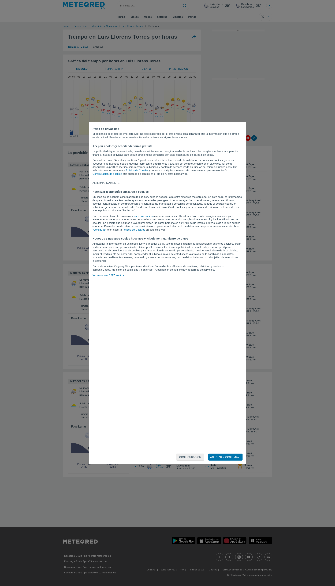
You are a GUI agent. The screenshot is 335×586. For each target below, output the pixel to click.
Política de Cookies (137, 170)
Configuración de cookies (107, 173)
